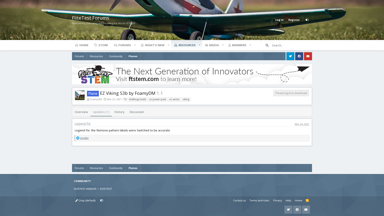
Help (288, 200)
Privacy (277, 200)
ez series (174, 99)
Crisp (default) (86, 200)
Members (239, 45)
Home (83, 45)
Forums (124, 45)
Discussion (136, 112)
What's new (155, 45)
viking (186, 99)
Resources (187, 45)
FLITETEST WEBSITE (85, 189)
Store (103, 45)
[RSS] (307, 200)
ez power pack (157, 99)
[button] (135, 45)
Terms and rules (259, 200)
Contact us (239, 200)
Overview (81, 112)
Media (214, 45)
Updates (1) (101, 112)
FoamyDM (96, 99)
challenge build (137, 99)
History (119, 112)
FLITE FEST (106, 189)
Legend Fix (83, 123)
